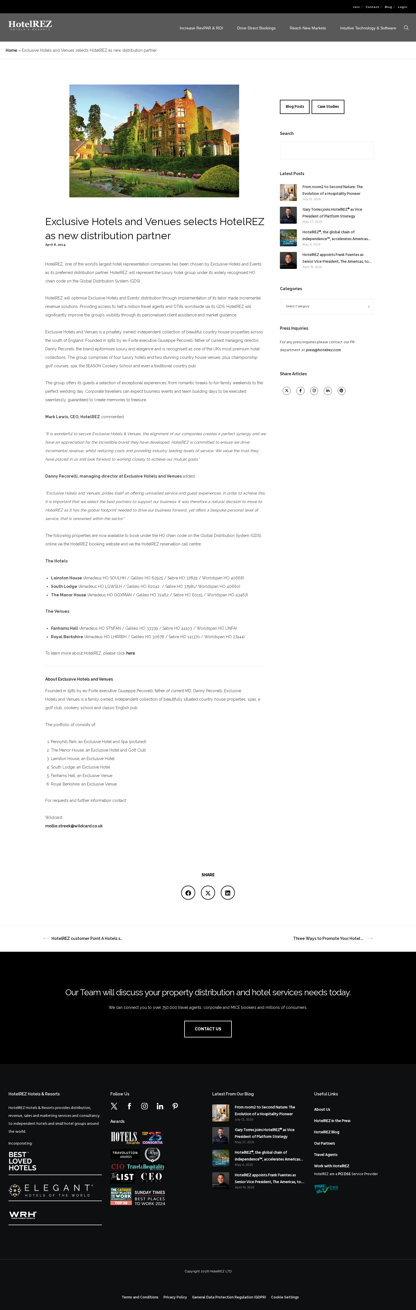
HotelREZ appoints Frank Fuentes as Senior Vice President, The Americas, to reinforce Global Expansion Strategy (336, 258)
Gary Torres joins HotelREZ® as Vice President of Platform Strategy (332, 213)
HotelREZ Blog (326, 1132)
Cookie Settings (285, 1297)
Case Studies (328, 106)
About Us (322, 1109)
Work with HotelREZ (331, 1166)
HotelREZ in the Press (332, 1121)
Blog (388, 6)
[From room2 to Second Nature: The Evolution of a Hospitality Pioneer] (288, 192)
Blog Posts (295, 106)
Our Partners (324, 1143)
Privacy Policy (175, 1297)
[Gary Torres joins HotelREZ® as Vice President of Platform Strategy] (288, 215)
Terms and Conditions (140, 1297)
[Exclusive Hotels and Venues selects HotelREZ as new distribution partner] (188, 893)
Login (403, 6)
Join (356, 6)
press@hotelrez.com (323, 350)
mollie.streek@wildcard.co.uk (74, 826)
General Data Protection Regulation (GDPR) (229, 1297)
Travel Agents (325, 1155)
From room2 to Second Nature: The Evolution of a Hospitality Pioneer (333, 190)
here (130, 653)
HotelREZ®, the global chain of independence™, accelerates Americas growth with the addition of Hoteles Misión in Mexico (335, 236)
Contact (372, 6)
